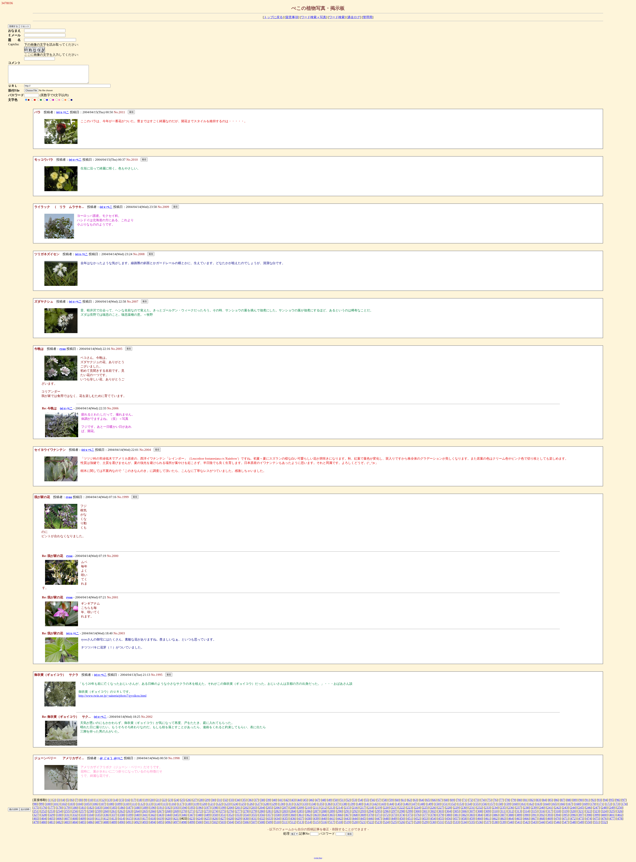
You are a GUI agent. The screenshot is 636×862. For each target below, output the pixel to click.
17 (133, 800)
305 (456, 811)
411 (98, 818)
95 (611, 800)
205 (269, 807)
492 (137, 822)
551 (596, 822)
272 (199, 811)
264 (137, 811)
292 (355, 811)
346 (183, 815)
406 (59, 818)
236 (510, 807)
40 (274, 800)
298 (401, 811)
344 (168, 815)
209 (300, 807)
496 (168, 822)
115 (164, 804)
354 (246, 815)
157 (491, 804)
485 (82, 822)
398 (588, 815)
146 (406, 804)
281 (269, 811)
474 (588, 818)
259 (98, 811)
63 (415, 800)
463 (503, 818)
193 (176, 807)
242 (557, 807)
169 (585, 804)
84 (544, 800)
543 (534, 822)
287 (316, 811)
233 (487, 807)
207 (285, 807)
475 (596, 818)
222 (401, 807)
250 (619, 807)
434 (277, 818)
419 (160, 818)
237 (518, 807)
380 (448, 815)
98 (35, 804)
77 (501, 800)
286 (308, 811)
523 (378, 822)
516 (323, 822)
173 (616, 804)
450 (401, 818)
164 (546, 804)
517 (331, 822)
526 (401, 822)
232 (479, 807)
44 (299, 800)
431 (253, 818)
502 (214, 822)
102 (63, 804)
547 (565, 822)
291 (347, 811)
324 (604, 811)
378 (432, 815)
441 (331, 818)
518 (339, 822)
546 (557, 822)
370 (370, 815)
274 (214, 811)
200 (230, 807)
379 (440, 815)
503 (222, 822)
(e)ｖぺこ (62, 112)
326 (619, 811)
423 (191, 818)
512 (292, 822)
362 (308, 815)
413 (113, 818)
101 (55, 804)
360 (292, 815)
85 (550, 800)
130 (281, 804)
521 (362, 822)
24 (176, 800)
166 (561, 804)
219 (378, 807)
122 (219, 804)
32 (225, 800)
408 (74, 818)
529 (425, 822)
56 (372, 800)
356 (261, 815)
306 (464, 811)
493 (144, 822)
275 (222, 811)
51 (342, 800)
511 (285, 822)
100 (48, 804)
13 (109, 800)
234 (495, 807)
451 (409, 818)
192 (168, 807)
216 (355, 807)
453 (425, 818)
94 (605, 800)
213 (331, 807)
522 (370, 822)
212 (323, 807)
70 (458, 800)
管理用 (367, 17)
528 (417, 822)
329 (51, 815)
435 (285, 818)
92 (593, 800)
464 (510, 818)
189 (144, 807)
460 (479, 818)
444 (355, 818)
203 (253, 807)
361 (300, 815)
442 (339, 818)
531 (440, 822)
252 (43, 811)
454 (432, 818)
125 (242, 804)
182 (90, 807)
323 (596, 811)
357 (269, 815)
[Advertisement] (318, 846)
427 (222, 818)
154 (468, 804)
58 (385, 800)
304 (448, 811)
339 (129, 815)
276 (230, 811)
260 (106, 811)
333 (82, 815)
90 (581, 800)
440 (323, 818)
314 (526, 811)
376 (417, 815)
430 (246, 818)
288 (323, 811)
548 (573, 822)
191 (160, 807)
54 (360, 800)
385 (487, 815)
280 (261, 811)
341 (144, 815)
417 (144, 818)
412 (106, 818)
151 (445, 804)
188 (137, 807)
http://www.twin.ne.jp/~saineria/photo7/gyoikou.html (112, 695)
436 (292, 818)
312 (510, 811)
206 (277, 807)
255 (67, 811)
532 (448, 822)
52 (348, 800)
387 (503, 815)
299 (409, 811)
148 (421, 804)
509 (269, 822)
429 (238, 818)
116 (172, 804)
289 (331, 811)
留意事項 (292, 17)
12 (103, 800)
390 (526, 815)
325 (612, 811)
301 (425, 811)
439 (316, 818)
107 (102, 804)
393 (549, 815)
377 (425, 815)
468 (541, 818)
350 (214, 815)
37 (256, 800)
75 (489, 800)
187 (129, 807)
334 (90, 815)
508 (261, 822)
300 (417, 811)
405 (51, 818)
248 (604, 807)
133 (304, 804)
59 (391, 800)
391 (534, 815)
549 (580, 822)
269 (176, 811)
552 (604, 822)
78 (507, 800)
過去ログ (353, 17)
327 (35, 815)
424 (199, 818)
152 (452, 804)
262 (121, 811)
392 (541, 815)
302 (432, 811)
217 (362, 807)
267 (160, 811)
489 (113, 822)
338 (121, 815)
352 (230, 815)
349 (207, 815)
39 (268, 800)
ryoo (62, 349)
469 (549, 818)
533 (456, 822)
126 (250, 804)
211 (316, 807)
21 (158, 800)
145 (398, 804)
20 (152, 800)
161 (522, 804)
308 (479, 811)
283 (285, 811)
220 (386, 807)
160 (515, 804)
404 (43, 818)
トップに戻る (273, 17)
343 (160, 815)
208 (292, 807)
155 (476, 804)
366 (339, 815)
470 (557, 818)
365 (331, 815)
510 (277, 822)
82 (532, 800)
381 (456, 815)
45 (305, 800)
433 (269, 818)
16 (127, 800)
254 (59, 811)
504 (230, 822)
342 (152, 815)
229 (456, 807)
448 (386, 818)
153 (460, 804)
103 (71, 804)
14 (115, 800)
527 (409, 822)
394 (557, 815)
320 (573, 811)
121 (211, 804)
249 (612, 807)
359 (285, 815)
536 (479, 822)
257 (82, 811)
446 (370, 818)
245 (580, 807)
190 (152, 807)
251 (35, 811)
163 (538, 804)
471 (565, 818)
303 (440, 811)
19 (146, 800)
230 (464, 807)
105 (87, 804)
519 (347, 822)
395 (565, 815)
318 (557, 811)
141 (367, 804)
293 (362, 811)
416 (137, 818)
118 (188, 804)
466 (526, 818)
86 (556, 800)
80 (519, 800)
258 (90, 811)
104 (79, 804)
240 (541, 807)
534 (464, 822)
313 (518, 811)
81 (526, 800)
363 (316, 815)
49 (329, 800)
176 (43, 807)
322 (588, 811)
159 (507, 804)
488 (106, 822)
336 (106, 815)
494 (152, 822)
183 (98, 807)
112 (141, 804)
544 (541, 822)
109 (118, 804)
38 (262, 800)
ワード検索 (337, 17)
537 (487, 822)
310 (495, 811)
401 (612, 815)
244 (573, 807)
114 (157, 804)
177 (51, 807)
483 (67, 822)
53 (354, 800)
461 (487, 818)
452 (417, 818)
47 (317, 800)
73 (476, 800)
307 (471, 811)
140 (359, 804)
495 (160, 822)
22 (164, 800)
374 (401, 815)
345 (176, 815)
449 (394, 818)
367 (347, 815)
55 (366, 800)
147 (413, 804)
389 (518, 815)
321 (580, 811)
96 (617, 800)
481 (51, 822)
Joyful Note (318, 858)
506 (246, 822)
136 (328, 804)
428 (230, 818)
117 (180, 804)
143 (382, 804)
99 (41, 804)
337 (113, 815)
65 (427, 800)
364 (323, 815)
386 (495, 815)
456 (448, 818)
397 (580, 815)
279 (253, 811)
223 (409, 807)
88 (568, 800)
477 (612, 818)
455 (440, 818)
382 (464, 815)
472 (573, 818)
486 (90, 822)
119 (195, 804)
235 (503, 807)
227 (440, 807)
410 (90, 818)
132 (297, 804)
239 (534, 807)
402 (619, 815)
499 (191, 822)
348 (199, 815)
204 (261, 807)
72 (470, 800)
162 (530, 804)
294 (370, 811)
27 (195, 800)
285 (300, 811)
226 (432, 807)
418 (152, 818)
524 (386, 822)
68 (446, 800)
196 (199, 807)
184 (106, 807)
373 (394, 815)
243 (565, 807)
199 (222, 807)
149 (429, 804)
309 (487, 811)
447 (378, 818)
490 (121, 822)
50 (336, 800)
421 (176, 818)
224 (417, 807)
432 (261, 818)
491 (129, 822)
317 (549, 811)
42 (287, 800)
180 (74, 807)
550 (588, 822)
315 (534, 811)
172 (608, 804)
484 (74, 822)
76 (495, 800)
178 (59, 807)
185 (113, 807)
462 (495, 818)
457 (456, 818)
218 (370, 807)
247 (596, 807)
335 (98, 815)
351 (222, 815)
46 (311, 800)
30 (213, 800)
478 (619, 818)
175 (35, 807)
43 (293, 800)
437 (300, 818)
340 (137, 815)
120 (203, 804)
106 (94, 804)
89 (575, 800)
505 (238, 822)
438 (308, 818)
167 (569, 804)
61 (403, 800)
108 (110, 804)
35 (244, 800)
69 (452, 800)
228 (448, 807)
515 (316, 822)
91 (587, 800)
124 (234, 804)
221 (394, 807)
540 (510, 822)
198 (214, 807)
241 (549, 807)
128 (266, 804)
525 (394, 822)
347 (191, 815)
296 (386, 811)
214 (339, 807)
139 (351, 804)
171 (600, 804)
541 (518, 822)
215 (347, 807)
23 (170, 800)
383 (471, 815)
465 (518, 818)
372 (386, 815)
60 (397, 800)
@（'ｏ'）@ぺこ (111, 758)
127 (258, 804)
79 (513, 800)
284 (292, 811)
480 (43, 822)
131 (289, 804)
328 (43, 815)
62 (409, 800)
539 (503, 822)
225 (425, 807)
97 (624, 800)
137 (336, 804)
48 (323, 800)
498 (183, 822)
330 (59, 815)
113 (149, 804)
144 (390, 804)
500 (199, 822)
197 (207, 807)
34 (237, 800)
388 (510, 815)
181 (82, 807)
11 (97, 800)
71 (464, 800)
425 (207, 818)
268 (168, 811)
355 (253, 815)
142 (374, 804)
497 (176, 822)
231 (471, 807)
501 (207, 822)
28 (201, 800)
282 (277, 811)
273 (207, 811)
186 (121, 807)
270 (183, 811)
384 (479, 815)
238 (526, 807)
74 (483, 800)
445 (362, 818)
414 (121, 818)
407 (67, 818)
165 (554, 804)
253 (51, 811)
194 (183, 807)
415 (129, 818)
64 (421, 800)
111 (133, 804)
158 (499, 804)
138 (343, 804)
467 (534, 818)
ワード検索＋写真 (313, 17)
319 (565, 811)
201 (238, 807)
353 (238, 815)
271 (191, 811)
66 (434, 800)
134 (312, 804)
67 (440, 800)
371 (378, 815)
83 (538, 800)
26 (188, 800)
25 (182, 800)
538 (495, 822)
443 (347, 818)
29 (207, 800)
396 (573, 815)
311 (503, 811)
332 (74, 815)
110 (126, 804)
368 (355, 815)
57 (378, 800)
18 (139, 800)
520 (355, 822)
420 (168, 818)
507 (253, 822)
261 (113, 811)
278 (246, 811)
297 (394, 811)
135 (320, 804)
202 (246, 807)
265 (144, 811)
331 (67, 815)
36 (250, 800)
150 (437, 804)
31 (219, 800)
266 (152, 811)
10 (90, 800)
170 (592, 804)
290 (339, 811)
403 (35, 818)
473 (580, 818)
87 (562, 800)
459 (471, 818)
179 (67, 807)
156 (483, 804)
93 (599, 800)
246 (588, 807)
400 (604, 815)
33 (231, 800)
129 (273, 804)
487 (98, 822)
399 (596, 815)
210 (308, 807)
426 (214, 818)
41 (280, 800)
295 (378, 811)
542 (526, 822)
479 (35, 822)
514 (308, 822)
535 (471, 822)
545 (549, 822)
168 (577, 804)
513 (300, 822)
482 (59, 822)
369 (362, 815)
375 (409, 815)
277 (238, 811)
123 (227, 804)
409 (82, 818)
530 (432, 822)
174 (624, 804)
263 (129, 811)
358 (277, 815)
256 (74, 811)
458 (464, 818)
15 (121, 800)
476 (604, 818)
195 (191, 807)
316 (541, 811)
